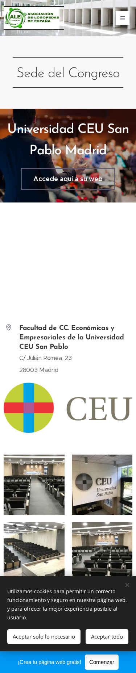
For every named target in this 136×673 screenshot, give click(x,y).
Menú (122, 18)
